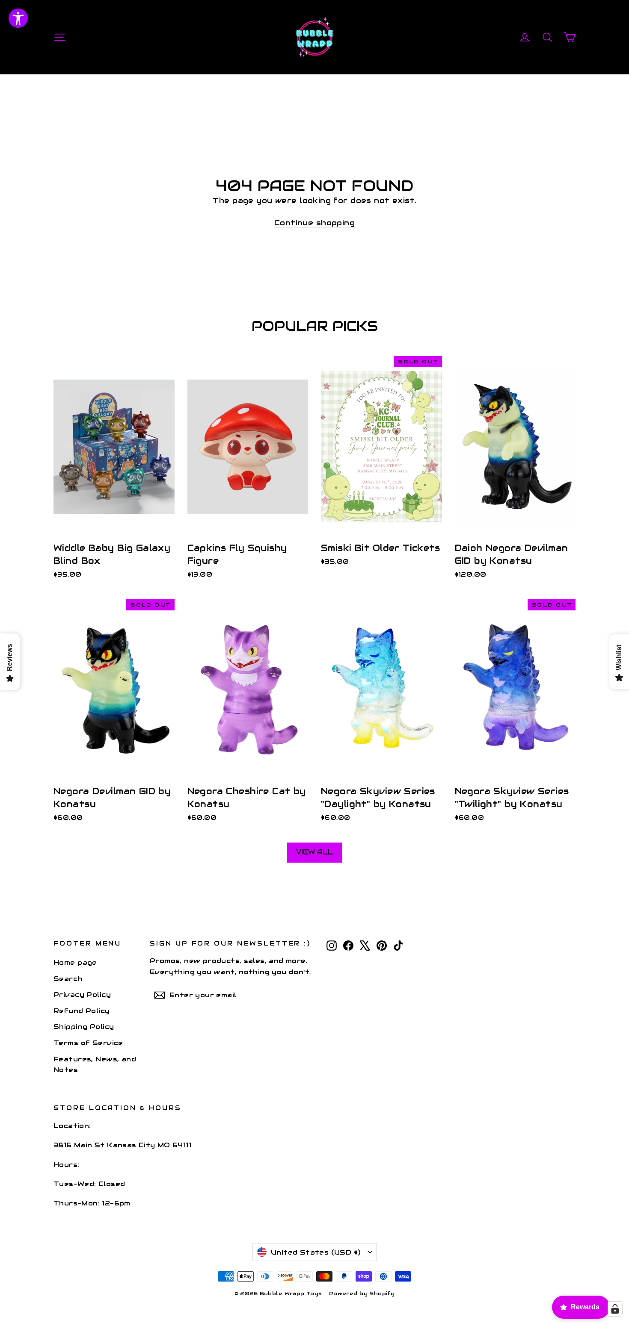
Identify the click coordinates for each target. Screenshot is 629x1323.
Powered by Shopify (362, 1293)
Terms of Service (88, 1042)
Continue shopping (314, 222)
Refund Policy (81, 1010)
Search (68, 978)
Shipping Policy (83, 1026)
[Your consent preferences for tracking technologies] (615, 1309)
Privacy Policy (82, 994)
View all (314, 852)
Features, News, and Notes (94, 1064)
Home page (75, 962)
